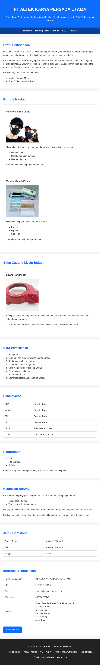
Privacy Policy (51, 652)
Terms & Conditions (68, 652)
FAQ (64, 31)
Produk (55, 31)
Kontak (73, 31)
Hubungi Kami (12, 630)
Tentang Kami (42, 31)
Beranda (27, 31)
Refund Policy (85, 652)
